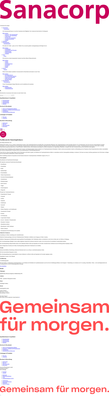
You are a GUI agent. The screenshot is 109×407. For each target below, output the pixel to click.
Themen (6, 62)
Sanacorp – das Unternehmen (11, 35)
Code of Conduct (6, 383)
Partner (6, 67)
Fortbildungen (8, 49)
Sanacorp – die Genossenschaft (11, 34)
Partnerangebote (8, 52)
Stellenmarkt (5, 123)
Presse (4, 54)
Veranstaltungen (6, 80)
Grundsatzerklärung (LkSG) (8, 378)
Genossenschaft (6, 101)
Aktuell (6, 61)
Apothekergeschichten (9, 39)
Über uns (4, 124)
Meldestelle (5, 382)
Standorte (7, 53)
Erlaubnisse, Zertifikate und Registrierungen (11, 109)
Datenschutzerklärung (7, 376)
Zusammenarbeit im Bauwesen (9, 112)
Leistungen (5, 41)
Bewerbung (5, 126)
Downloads (7, 64)
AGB (4, 377)
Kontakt (6, 40)
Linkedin (4, 372)
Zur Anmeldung (3, 266)
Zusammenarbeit (6, 42)
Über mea (4, 117)
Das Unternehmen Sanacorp (10, 76)
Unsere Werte (7, 36)
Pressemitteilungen (8, 63)
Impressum (5, 375)
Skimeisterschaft (8, 87)
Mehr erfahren (5, 33)
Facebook (4, 371)
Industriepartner (8, 51)
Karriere (4, 68)
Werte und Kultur (8, 78)
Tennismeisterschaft (9, 88)
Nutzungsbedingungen (7, 381)
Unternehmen (5, 27)
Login (1, 128)
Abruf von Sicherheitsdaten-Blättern (10, 108)
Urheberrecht (5, 380)
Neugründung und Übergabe (11, 50)
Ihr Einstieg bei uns (9, 75)
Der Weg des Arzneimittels (10, 37)
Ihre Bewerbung (8, 79)
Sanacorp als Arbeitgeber (10, 77)
